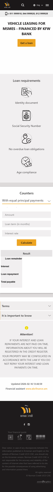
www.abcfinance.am (36, 388)
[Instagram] (29, 424)
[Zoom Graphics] (44, 482)
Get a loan (26, 43)
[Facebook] (24, 424)
